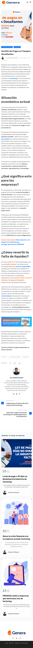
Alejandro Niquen (12, 57)
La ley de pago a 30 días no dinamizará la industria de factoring (15, 479)
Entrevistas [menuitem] (24, 643)
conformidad (6, 296)
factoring (13, 78)
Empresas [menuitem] (17, 643)
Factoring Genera (7, 47)
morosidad (5, 139)
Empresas (17, 47)
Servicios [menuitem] (11, 643)
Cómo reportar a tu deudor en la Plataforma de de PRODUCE (15, 242)
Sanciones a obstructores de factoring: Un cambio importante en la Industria (15, 414)
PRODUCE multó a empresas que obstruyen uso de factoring (16, 598)
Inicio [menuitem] (6, 643)
